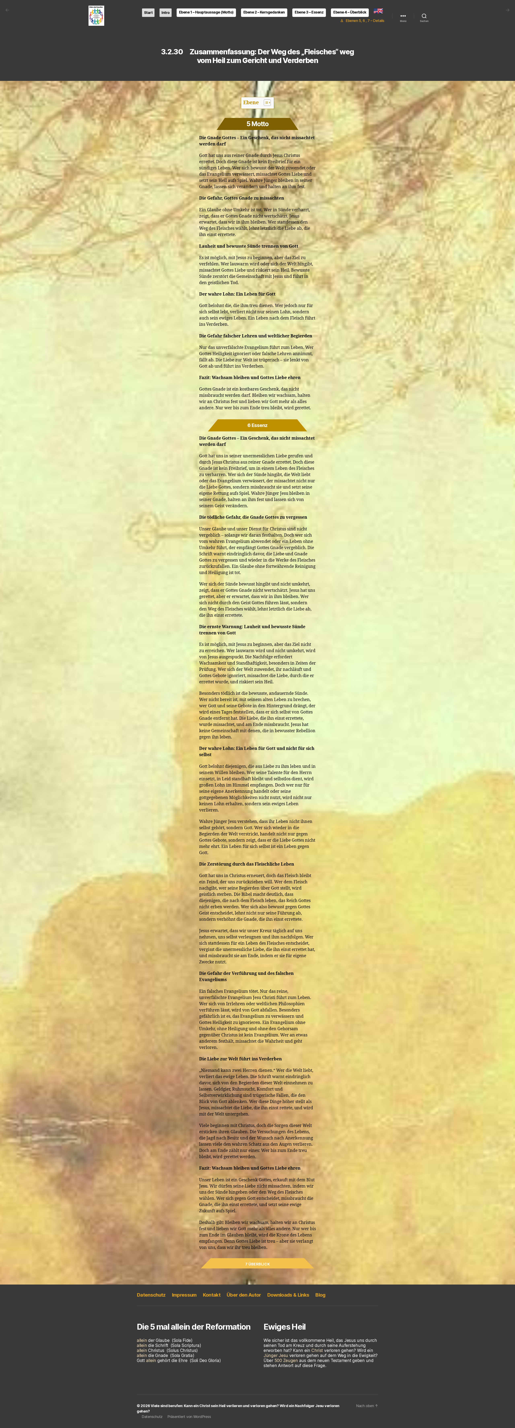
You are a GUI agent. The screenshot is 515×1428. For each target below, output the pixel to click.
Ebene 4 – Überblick (349, 12)
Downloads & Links (288, 1295)
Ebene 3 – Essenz (309, 12)
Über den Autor (244, 1295)
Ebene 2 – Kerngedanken (264, 12)
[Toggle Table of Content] (265, 102)
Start (148, 12)
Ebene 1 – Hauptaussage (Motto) (206, 12)
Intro (166, 12)
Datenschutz (151, 1295)
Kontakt (211, 1295)
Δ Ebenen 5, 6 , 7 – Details (362, 21)
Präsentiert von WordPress (189, 1417)
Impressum (184, 1295)
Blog (320, 1295)
